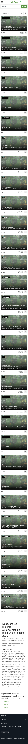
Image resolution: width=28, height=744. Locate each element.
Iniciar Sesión (23, 1)
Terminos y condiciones (6, 738)
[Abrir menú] (2, 1)
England (6, 704)
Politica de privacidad (19, 738)
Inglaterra (6, 701)
